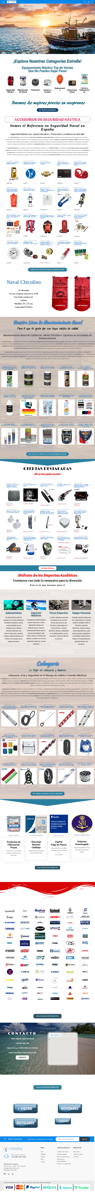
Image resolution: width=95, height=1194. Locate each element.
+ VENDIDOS (43, 483)
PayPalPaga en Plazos (59, 843)
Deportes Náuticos (36, 614)
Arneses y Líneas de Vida (62, 187)
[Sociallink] (4, 1174)
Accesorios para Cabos (28, 733)
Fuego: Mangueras (44, 161)
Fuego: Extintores (27, 187)
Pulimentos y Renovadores (9, 394)
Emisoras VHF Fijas (10, 536)
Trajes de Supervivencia (11, 187)
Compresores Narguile (28, 240)
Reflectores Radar (50, 509)
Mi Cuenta (76, 1151)
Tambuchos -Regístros (11, 483)
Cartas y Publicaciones (85, 90)
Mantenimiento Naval (23, 91)
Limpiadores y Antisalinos (66, 394)
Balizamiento (60, 89)
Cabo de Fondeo (85, 704)
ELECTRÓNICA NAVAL (79, 536)
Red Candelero (89, 762)
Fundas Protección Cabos (9, 704)
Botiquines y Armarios (45, 187)
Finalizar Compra (78, 1154)
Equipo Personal (81, 613)
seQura (43, 1161)
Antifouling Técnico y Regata (66, 365)
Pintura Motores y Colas (28, 422)
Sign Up (84, 1139)
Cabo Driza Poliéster (9, 762)
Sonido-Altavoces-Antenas (12, 509)
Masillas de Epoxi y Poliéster (28, 365)
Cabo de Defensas (28, 704)
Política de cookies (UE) (64, 1163)
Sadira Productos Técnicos (11, 366)
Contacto (76, 1156)
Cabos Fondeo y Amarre (45, 762)
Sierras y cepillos (27, 483)
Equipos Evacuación (78, 187)
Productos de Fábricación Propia (13, 845)
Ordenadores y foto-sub (45, 536)
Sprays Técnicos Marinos (7, 365)
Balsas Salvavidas (78, 161)
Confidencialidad (62, 1154)
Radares (86, 536)
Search (85, 2)
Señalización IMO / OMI (28, 161)
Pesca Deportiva (59, 613)
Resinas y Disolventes (47, 422)
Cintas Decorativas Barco (28, 394)
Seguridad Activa (78, 214)
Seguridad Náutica (10, 91)
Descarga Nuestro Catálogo (36, 844)
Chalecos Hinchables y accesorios (28, 215)
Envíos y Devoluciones (63, 1156)
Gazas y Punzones (47, 704)
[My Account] (89, 2)
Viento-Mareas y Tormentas (12, 161)
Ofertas (43, 1156)
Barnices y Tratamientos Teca (47, 365)
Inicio (42, 1151)
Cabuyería (35, 90)
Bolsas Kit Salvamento (11, 214)
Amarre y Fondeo (47, 91)
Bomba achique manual (28, 536)
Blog (42, 1159)
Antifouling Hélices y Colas (66, 422)
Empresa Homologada (82, 843)
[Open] (3, 2)
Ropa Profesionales (27, 509)
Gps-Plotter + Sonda (78, 483)
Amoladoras (59, 483)
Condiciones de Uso (62, 1151)
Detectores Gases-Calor (62, 161)
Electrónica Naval (72, 91)
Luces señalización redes (62, 240)
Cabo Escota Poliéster (66, 704)
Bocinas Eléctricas (61, 509)
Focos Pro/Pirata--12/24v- (79, 509)
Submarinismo (14, 613)
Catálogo (43, 1154)
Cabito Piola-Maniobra (9, 733)
